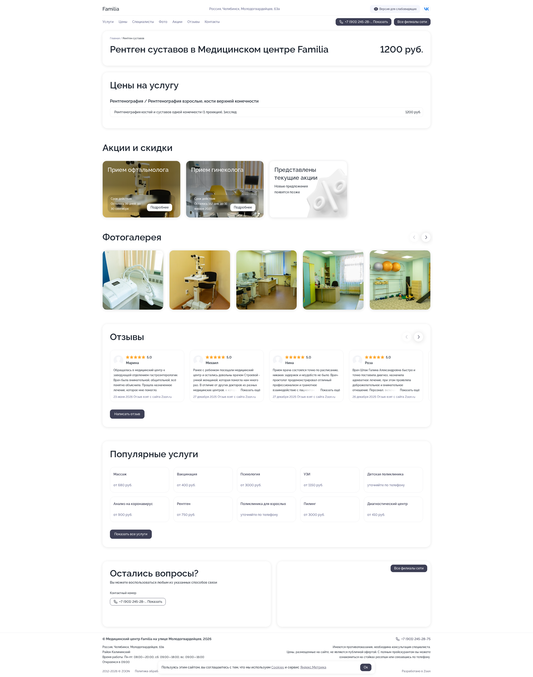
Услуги (108, 22)
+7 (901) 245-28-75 (416, 639)
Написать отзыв (127, 414)
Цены (123, 22)
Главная (115, 38)
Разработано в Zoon (416, 671)
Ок (366, 667)
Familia (110, 9)
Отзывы (193, 22)
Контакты (212, 22)
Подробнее (160, 207)
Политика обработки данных (155, 671)
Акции (177, 22)
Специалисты (143, 22)
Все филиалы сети (412, 22)
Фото (163, 22)
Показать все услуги (130, 534)
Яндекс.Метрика (313, 667)
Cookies (277, 667)
